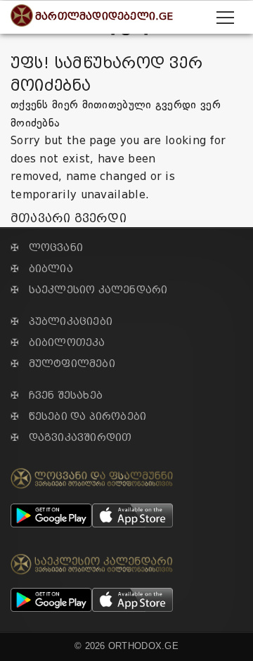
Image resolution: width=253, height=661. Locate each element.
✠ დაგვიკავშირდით (71, 438)
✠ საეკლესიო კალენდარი (89, 290)
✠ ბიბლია (42, 269)
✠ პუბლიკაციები (61, 322)
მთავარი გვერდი (68, 218)
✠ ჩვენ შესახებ (57, 396)
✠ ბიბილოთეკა (58, 343)
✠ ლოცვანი (47, 248)
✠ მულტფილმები (63, 364)
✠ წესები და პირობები (78, 417)
